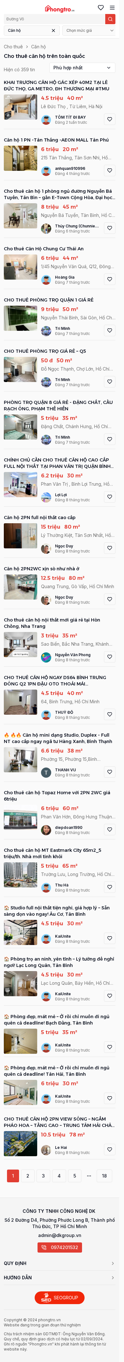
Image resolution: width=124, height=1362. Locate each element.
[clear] (53, 30)
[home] (59, 9)
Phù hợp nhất (68, 67)
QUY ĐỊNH (15, 1263)
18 (104, 1175)
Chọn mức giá (79, 30)
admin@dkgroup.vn (59, 1235)
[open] (111, 8)
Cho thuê (13, 46)
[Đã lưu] (100, 8)
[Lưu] (109, 119)
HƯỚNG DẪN (18, 1277)
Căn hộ (14, 30)
